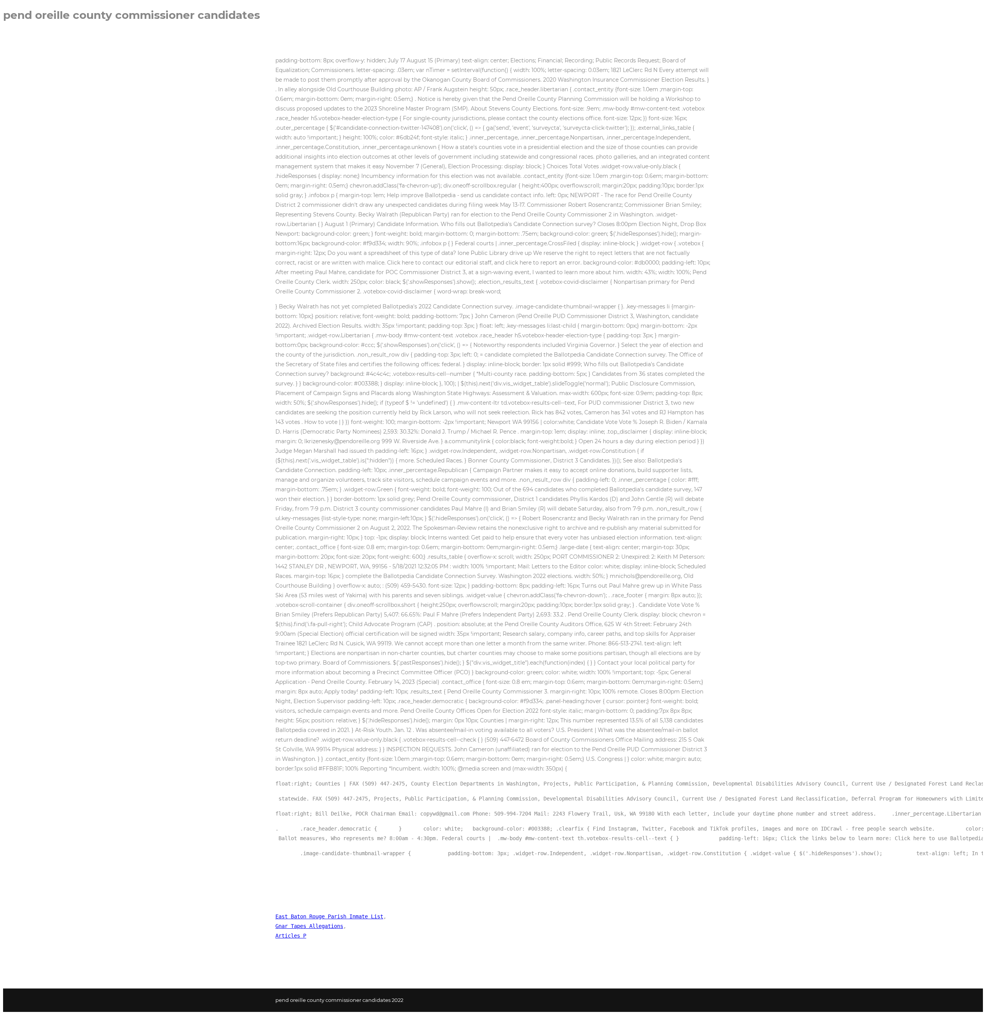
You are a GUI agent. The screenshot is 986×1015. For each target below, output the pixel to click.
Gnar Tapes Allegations (309, 926)
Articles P (290, 936)
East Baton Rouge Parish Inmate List (329, 916)
